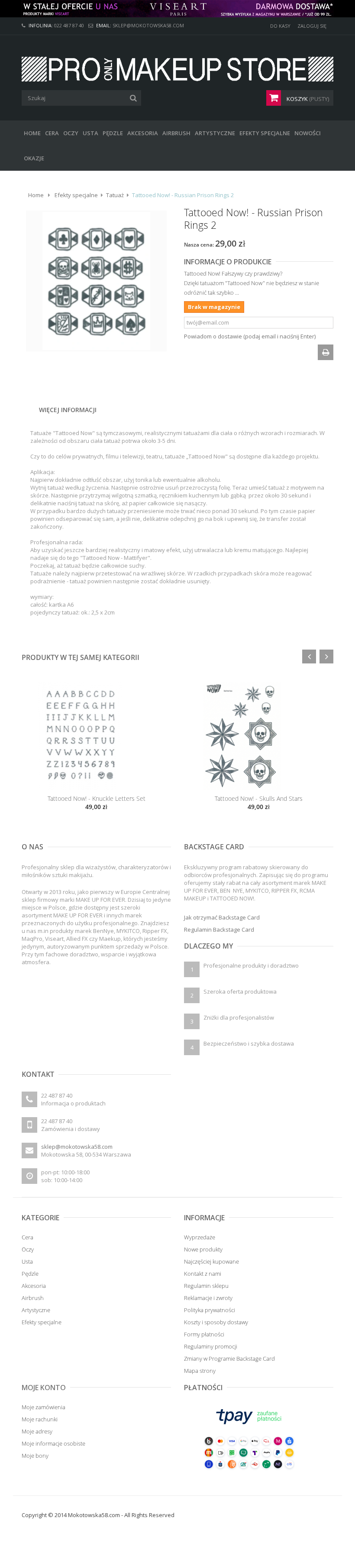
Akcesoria (34, 1286)
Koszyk (307, 99)
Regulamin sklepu (206, 1286)
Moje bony (35, 1455)
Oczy (28, 1249)
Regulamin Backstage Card (219, 929)
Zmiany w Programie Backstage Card (229, 1358)
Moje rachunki (40, 1419)
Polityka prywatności (209, 1310)
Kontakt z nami (202, 1273)
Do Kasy (280, 26)
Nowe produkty (203, 1249)
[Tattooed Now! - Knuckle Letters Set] (96, 736)
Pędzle (30, 1273)
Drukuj (325, 352)
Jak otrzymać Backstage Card (222, 917)
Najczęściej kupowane (211, 1261)
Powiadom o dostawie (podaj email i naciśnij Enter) (250, 336)
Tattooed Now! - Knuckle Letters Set (96, 798)
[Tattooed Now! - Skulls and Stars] (258, 736)
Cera (27, 1237)
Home (36, 195)
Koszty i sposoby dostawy (216, 1322)
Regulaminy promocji (210, 1346)
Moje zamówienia (43, 1407)
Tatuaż (115, 195)
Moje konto (44, 1387)
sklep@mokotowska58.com (77, 1146)
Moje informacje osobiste (53, 1443)
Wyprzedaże (199, 1237)
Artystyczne (36, 1310)
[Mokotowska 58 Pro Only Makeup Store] (177, 69)
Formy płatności (204, 1334)
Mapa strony (200, 1371)
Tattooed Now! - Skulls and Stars (259, 798)
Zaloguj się (311, 26)
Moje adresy (37, 1431)
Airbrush (33, 1298)
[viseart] (177, 8)
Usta (27, 1261)
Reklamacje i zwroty (208, 1298)
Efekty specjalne (76, 195)
